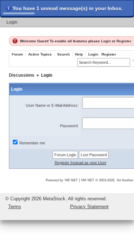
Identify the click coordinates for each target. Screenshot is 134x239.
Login (12, 22)
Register (123, 41)
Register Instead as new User (80, 163)
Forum (17, 54)
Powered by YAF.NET (62, 180)
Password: (69, 126)
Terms (14, 206)
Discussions (21, 75)
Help (79, 54)
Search (63, 54)
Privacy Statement (89, 206)
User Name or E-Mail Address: (52, 105)
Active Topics (40, 54)
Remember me (32, 143)
